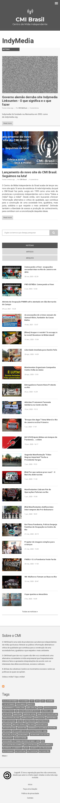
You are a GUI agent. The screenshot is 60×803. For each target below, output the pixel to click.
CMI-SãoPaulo (22, 108)
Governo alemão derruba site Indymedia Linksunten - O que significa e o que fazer (29, 100)
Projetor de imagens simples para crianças (39, 543)
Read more (7, 123)
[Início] (30, 11)
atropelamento (45, 745)
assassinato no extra (40, 734)
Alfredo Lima (47, 711)
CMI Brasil (30, 19)
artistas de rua (9, 734)
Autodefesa (32, 751)
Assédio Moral (21, 738)
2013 (37, 701)
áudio (26, 748)
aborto (31, 704)
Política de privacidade (30, 793)
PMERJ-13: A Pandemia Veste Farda (40, 559)
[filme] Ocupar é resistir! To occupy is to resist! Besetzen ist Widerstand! (40, 333)
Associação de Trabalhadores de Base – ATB (21, 741)
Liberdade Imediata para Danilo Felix (40, 350)
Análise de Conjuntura (47, 714)
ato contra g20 (30, 745)
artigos (29, 252)
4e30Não (50, 701)
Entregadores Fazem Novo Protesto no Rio (40, 386)
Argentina (22, 728)
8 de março (21, 704)
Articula (6, 731)
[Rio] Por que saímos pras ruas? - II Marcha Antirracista (39, 473)
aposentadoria (9, 728)
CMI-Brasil (23, 179)
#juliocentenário (10, 701)
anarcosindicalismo (11, 718)
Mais (4, 756)
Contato (30, 798)
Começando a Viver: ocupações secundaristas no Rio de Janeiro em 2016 (40, 269)
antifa (20, 721)
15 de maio (24, 701)
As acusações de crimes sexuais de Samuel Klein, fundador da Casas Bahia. (40, 317)
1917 (32, 701)
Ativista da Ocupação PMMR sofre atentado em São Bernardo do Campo (29, 303)
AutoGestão (44, 751)
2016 (43, 701)
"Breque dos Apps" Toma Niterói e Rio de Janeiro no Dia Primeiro (40, 421)
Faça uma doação (30, 789)
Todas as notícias (29, 612)
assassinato (23, 734)
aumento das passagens (41, 748)
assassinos (7, 738)
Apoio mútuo (41, 724)
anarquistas (39, 718)
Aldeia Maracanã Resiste (29, 711)
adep (40, 708)
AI (16, 711)
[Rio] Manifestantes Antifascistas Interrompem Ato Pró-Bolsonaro (38, 508)
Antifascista (43, 721)
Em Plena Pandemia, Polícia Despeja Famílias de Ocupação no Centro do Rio (40, 527)
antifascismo (30, 721)
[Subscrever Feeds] (30, 686)
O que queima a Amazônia (36, 594)
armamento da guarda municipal (42, 728)
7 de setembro (9, 704)
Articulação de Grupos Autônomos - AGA (29, 731)
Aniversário (52, 718)
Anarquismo (27, 718)
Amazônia (17, 714)
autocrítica (20, 751)
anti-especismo (9, 721)
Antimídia (7, 724)
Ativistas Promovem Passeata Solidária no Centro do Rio (37, 403)
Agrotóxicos (8, 711)
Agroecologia (50, 708)
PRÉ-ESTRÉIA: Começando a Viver (39, 284)
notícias (35, 245)
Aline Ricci (7, 714)
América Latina (29, 714)
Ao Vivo (31, 724)
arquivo (30, 258)
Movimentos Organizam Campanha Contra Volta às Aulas (40, 368)
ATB (42, 741)
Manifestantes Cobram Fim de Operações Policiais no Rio (37, 490)
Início (30, 784)
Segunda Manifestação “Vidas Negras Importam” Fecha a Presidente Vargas (37, 457)
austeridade (8, 751)
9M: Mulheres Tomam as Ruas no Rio (40, 577)
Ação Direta (31, 708)
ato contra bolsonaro (12, 745)
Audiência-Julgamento (12, 748)
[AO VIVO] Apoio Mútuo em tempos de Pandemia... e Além (40, 438)
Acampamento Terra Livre (13, 708)
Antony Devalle (19, 724)
